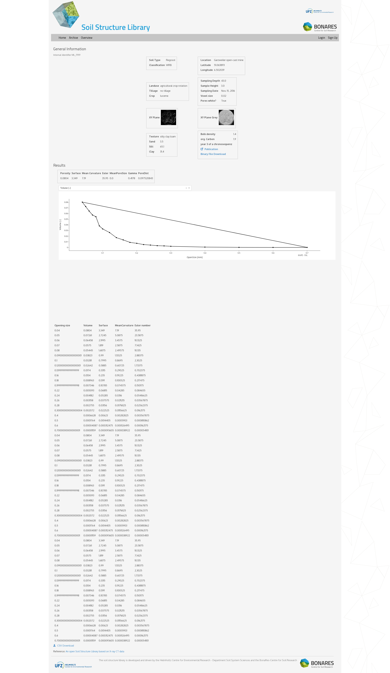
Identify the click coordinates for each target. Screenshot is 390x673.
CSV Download (65, 645)
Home (62, 37)
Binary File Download (213, 154)
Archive (73, 37)
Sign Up (332, 37)
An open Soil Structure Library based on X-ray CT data (95, 651)
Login (321, 37)
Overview (86, 37)
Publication (211, 149)
